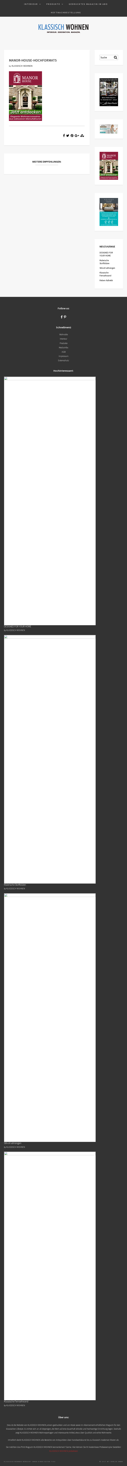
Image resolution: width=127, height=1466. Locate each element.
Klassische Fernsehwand (105, 274)
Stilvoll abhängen (107, 268)
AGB (63, 351)
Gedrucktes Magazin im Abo (88, 4)
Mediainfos (63, 347)
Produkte (53, 4)
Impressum (63, 356)
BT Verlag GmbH (115, 1461)
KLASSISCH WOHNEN (22, 66)
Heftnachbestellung (66, 12)
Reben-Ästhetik (106, 280)
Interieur (31, 4)
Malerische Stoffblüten (104, 262)
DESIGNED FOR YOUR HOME (106, 254)
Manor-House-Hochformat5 (33, 60)
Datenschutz (63, 360)
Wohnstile (63, 334)
